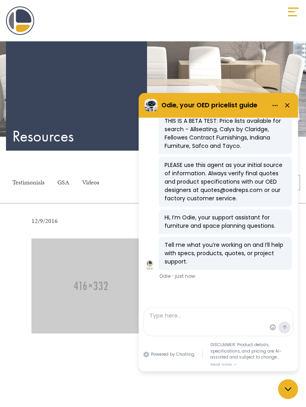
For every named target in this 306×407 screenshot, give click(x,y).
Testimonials (28, 182)
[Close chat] (288, 389)
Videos (90, 182)
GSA (63, 182)
